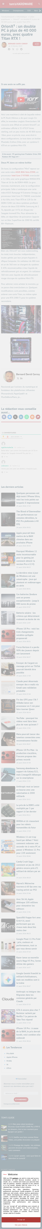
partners (15, 1178)
